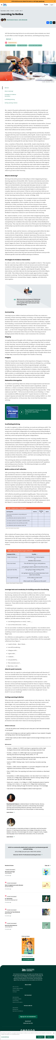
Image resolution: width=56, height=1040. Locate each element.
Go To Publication (28, 959)
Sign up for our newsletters (28, 1016)
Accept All (40, 1037)
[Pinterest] (34, 1030)
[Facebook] (21, 1030)
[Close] (53, 1033)
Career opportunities (18, 988)
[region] (28, 1035)
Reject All (50, 1037)
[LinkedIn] (29, 1030)
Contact (15, 992)
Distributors (15, 1009)
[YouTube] (31, 1030)
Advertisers (15, 1007)
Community (16, 1000)
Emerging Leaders (17, 999)
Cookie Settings (5, 1037)
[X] (24, 1030)
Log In (51, 4)
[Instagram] (26, 1030)
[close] (54, 1)
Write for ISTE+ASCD (17, 1002)
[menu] (1, 5)
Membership (16, 997)
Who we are (15, 986)
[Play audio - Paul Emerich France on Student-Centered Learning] (22, 412)
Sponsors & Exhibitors (18, 1011)
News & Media (16, 990)
